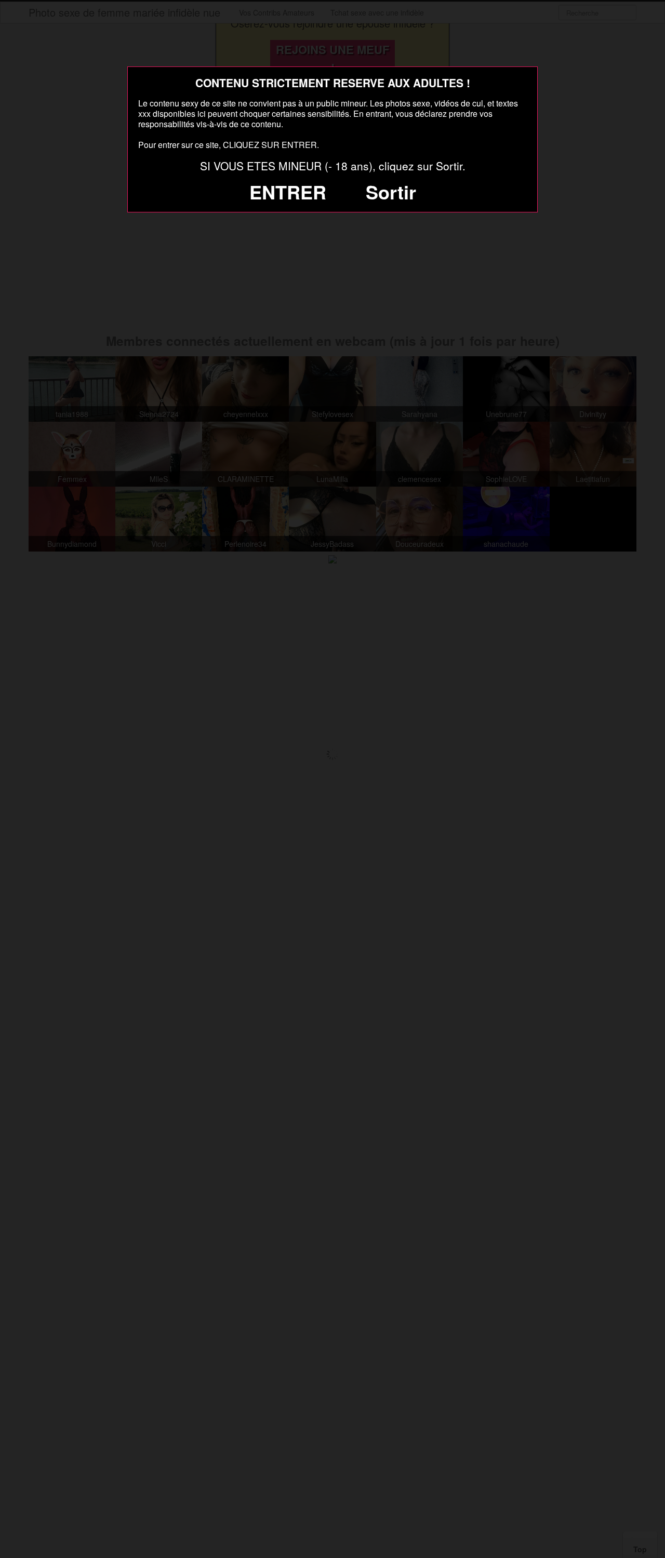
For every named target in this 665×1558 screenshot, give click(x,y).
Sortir (391, 191)
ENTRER (287, 191)
